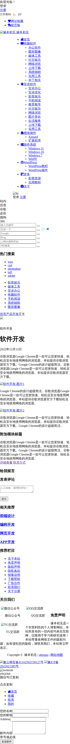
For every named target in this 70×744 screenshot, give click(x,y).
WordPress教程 (38, 166)
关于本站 (14, 558)
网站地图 (56, 654)
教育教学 (34, 104)
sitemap (43, 654)
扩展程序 (34, 140)
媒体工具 (34, 55)
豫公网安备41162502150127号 (23, 662)
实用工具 (34, 76)
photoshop (14, 268)
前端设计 (7, 516)
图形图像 (34, 51)
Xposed (33, 136)
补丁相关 (34, 80)
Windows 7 (35, 155)
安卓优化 (34, 92)
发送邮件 (7, 741)
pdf (10, 272)
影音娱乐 (34, 96)
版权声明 (14, 566)
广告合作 (14, 583)
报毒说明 (14, 574)
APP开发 (7, 542)
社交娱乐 (34, 59)
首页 (3, 314)
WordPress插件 (38, 170)
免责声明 (14, 562)
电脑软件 (14, 294)
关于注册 (14, 591)
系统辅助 (34, 72)
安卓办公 (34, 88)
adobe (11, 275)
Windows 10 (36, 152)
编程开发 (7, 524)
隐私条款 (14, 570)
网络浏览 (34, 63)
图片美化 (34, 116)
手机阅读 (34, 100)
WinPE (32, 159)
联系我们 (14, 587)
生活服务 (34, 120)
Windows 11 (36, 148)
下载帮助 (14, 579)
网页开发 (7, 533)
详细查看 (6, 462)
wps (10, 261)
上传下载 (34, 68)
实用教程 (34, 182)
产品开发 (12, 314)
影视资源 (34, 178)
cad (10, 265)
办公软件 (34, 47)
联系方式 (19, 462)
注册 (3, 10)
